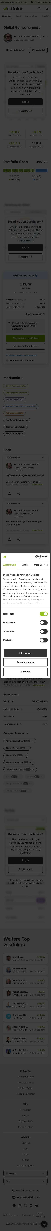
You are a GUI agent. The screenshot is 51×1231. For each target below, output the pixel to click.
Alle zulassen (25, 653)
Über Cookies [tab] (41, 565)
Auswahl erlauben (25, 662)
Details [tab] (25, 565)
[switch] (44, 622)
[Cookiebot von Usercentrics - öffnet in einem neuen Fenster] (36, 557)
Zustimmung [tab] (9, 565)
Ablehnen (25, 671)
